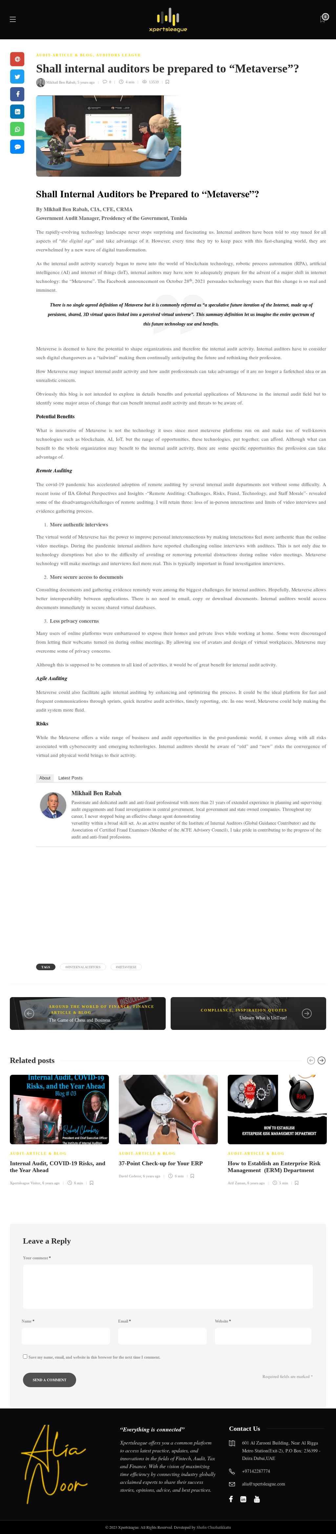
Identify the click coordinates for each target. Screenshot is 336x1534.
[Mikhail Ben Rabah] (55, 807)
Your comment (37, 1258)
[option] (59, 1129)
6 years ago (51, 1183)
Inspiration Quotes (261, 1010)
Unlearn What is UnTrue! (263, 1017)
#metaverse (126, 967)
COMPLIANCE (216, 1010)
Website (223, 1321)
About (45, 778)
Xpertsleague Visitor (25, 1183)
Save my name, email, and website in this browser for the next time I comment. (94, 1357)
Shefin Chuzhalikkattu (214, 1527)
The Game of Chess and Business (79, 1020)
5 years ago (86, 82)
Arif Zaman (236, 1183)
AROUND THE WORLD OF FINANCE (89, 1007)
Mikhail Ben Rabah (60, 82)
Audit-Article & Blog (64, 55)
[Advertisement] (181, 904)
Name (28, 1321)
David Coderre (130, 1176)
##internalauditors (83, 967)
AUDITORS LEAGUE (118, 55)
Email (124, 1321)
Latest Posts (70, 778)
